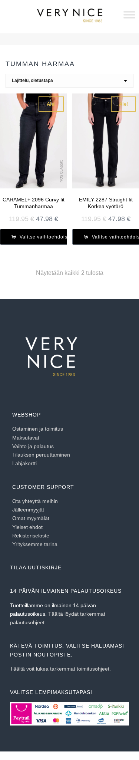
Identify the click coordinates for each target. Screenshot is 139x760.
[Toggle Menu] (129, 14)
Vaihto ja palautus (33, 446)
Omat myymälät (30, 518)
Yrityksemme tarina (34, 544)
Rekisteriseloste (30, 536)
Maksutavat (25, 438)
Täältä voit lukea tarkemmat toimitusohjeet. (60, 669)
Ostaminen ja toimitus (37, 429)
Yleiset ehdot (27, 527)
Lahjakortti (24, 463)
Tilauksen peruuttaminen (41, 455)
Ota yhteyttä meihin (35, 501)
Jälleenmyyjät (28, 510)
